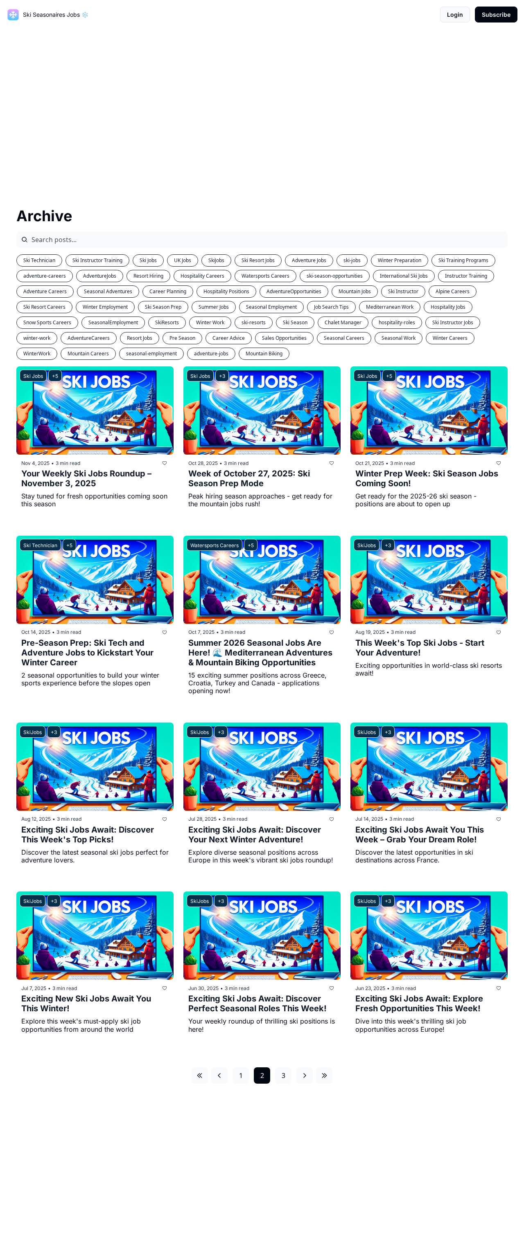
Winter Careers (450, 338)
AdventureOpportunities (294, 291)
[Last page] (324, 1075)
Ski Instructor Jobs (452, 322)
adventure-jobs (211, 353)
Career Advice (228, 338)
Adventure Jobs (309, 260)
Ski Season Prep (163, 306)
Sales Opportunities (284, 338)
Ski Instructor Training (97, 260)
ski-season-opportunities (335, 275)
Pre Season (182, 338)
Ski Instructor (403, 291)
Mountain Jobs (355, 291)
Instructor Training (466, 275)
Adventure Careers (45, 291)
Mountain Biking (264, 353)
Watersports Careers (265, 275)
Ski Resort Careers (44, 306)
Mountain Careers (88, 353)
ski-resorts (254, 322)
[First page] (200, 1075)
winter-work (36, 338)
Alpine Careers (453, 291)
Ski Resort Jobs (258, 260)
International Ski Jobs (404, 275)
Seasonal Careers (344, 338)
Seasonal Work (399, 338)
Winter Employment (105, 306)
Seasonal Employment (271, 306)
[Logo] (13, 14)
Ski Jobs (148, 260)
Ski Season (295, 322)
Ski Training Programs (463, 260)
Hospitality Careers (202, 275)
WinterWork (36, 353)
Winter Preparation (399, 260)
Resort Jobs (139, 338)
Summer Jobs (214, 306)
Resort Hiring (148, 275)
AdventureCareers (89, 338)
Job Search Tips (331, 306)
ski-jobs (352, 260)
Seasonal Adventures (108, 291)
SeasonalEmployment (113, 322)
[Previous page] (219, 1075)
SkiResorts (167, 322)
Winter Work (210, 322)
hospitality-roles (397, 322)
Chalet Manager (343, 322)
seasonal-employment (151, 353)
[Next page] (304, 1075)
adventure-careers (44, 275)
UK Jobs (182, 260)
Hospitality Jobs (448, 306)
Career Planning (167, 291)
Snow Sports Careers (47, 322)
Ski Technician (39, 260)
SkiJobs (216, 260)
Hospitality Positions (226, 291)
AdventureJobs (99, 275)
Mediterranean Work (389, 306)
